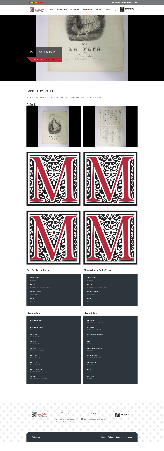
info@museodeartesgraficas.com (94, 419)
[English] (30, 2)
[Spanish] (32, 2)
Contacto (108, 9)
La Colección (74, 9)
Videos (98, 9)
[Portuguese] (40, 2)
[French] (34, 2)
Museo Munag (62, 9)
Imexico (37, 437)
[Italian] (38, 2)
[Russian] (42, 2)
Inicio (51, 9)
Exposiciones (88, 9)
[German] (36, 2)
